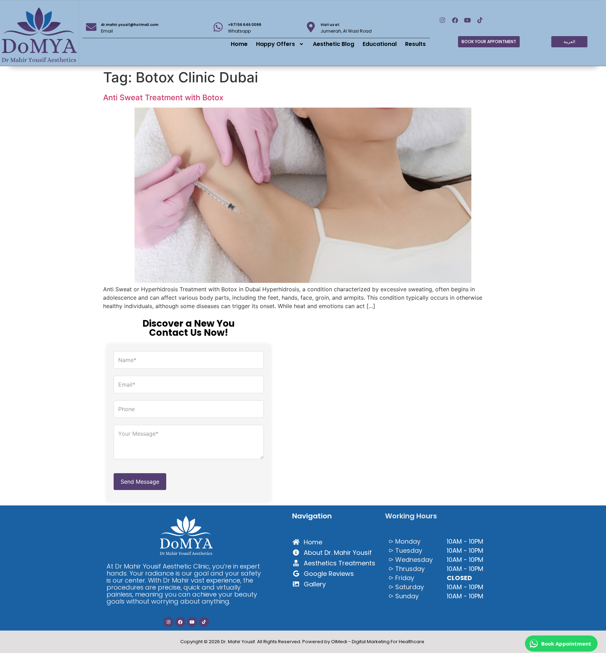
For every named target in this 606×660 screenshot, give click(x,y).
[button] (280, 44)
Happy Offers (275, 44)
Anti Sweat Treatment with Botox (163, 97)
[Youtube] (467, 20)
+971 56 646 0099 (244, 24)
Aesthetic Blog (333, 44)
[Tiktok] (479, 20)
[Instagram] (442, 20)
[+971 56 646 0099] (218, 27)
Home (239, 44)
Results (415, 44)
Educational (380, 44)
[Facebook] (455, 20)
